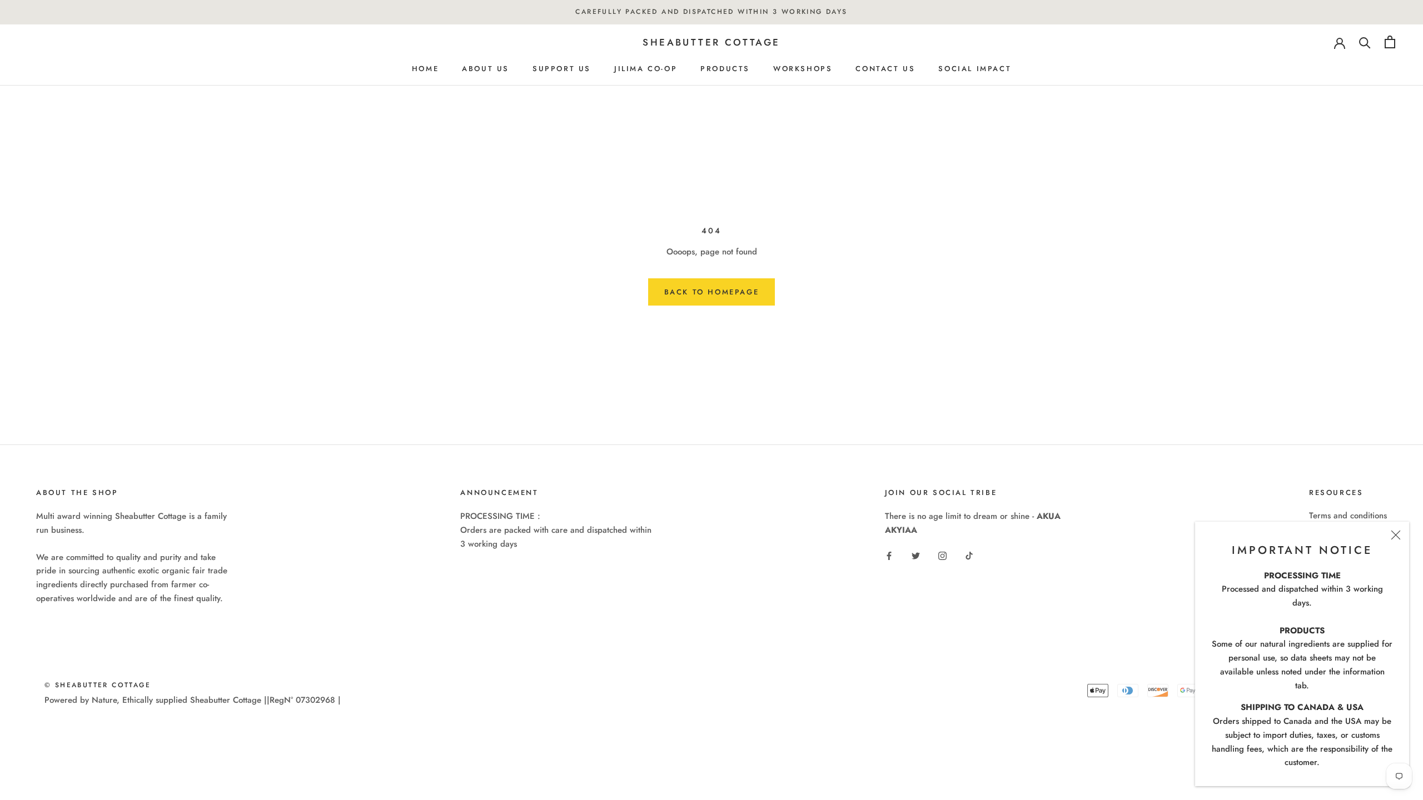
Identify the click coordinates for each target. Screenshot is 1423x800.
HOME (425, 68)
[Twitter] (916, 555)
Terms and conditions (1348, 515)
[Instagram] (942, 555)
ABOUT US (485, 68)
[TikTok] (969, 555)
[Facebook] (889, 555)
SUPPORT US (562, 68)
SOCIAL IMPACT (974, 68)
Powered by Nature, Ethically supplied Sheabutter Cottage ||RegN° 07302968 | (192, 700)
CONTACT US (885, 68)
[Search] (1365, 42)
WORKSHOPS (802, 68)
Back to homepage (711, 292)
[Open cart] (1390, 42)
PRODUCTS (725, 68)
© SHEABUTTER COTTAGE (97, 685)
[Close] (1396, 535)
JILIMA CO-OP (645, 68)
